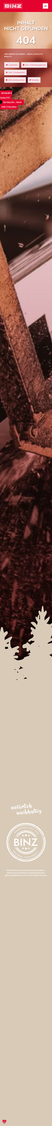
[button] (4, 1121)
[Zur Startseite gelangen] (13, 6)
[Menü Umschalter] (45, 6)
